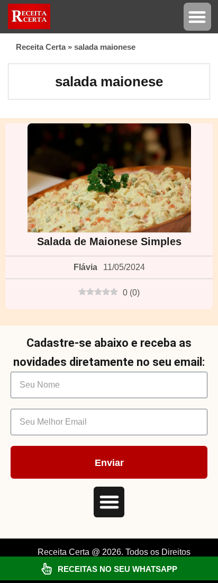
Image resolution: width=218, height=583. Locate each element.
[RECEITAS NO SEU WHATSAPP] (46, 569)
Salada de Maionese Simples (109, 241)
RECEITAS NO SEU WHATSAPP (117, 568)
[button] (198, 17)
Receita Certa (41, 46)
